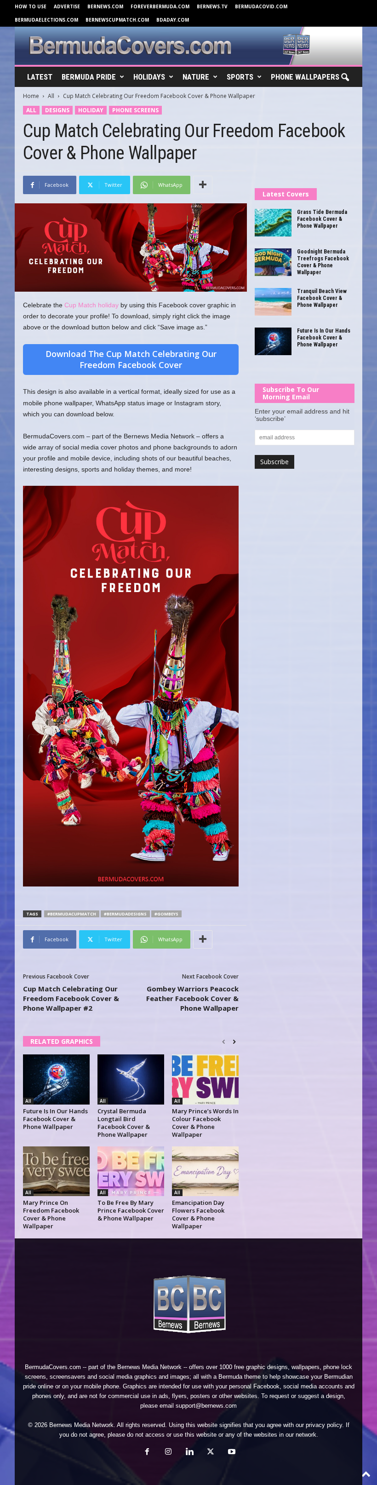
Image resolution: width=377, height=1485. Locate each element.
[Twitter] (210, 1452)
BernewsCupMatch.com (117, 20)
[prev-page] (223, 1042)
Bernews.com (105, 6)
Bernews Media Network (149, 1367)
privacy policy (324, 1425)
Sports (240, 76)
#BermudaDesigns (125, 914)
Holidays (149, 76)
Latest (39, 76)
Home (31, 96)
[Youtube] (230, 1452)
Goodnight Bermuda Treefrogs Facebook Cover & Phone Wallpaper (323, 262)
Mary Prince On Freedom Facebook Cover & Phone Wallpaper (51, 1214)
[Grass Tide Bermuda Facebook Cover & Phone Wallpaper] (273, 222)
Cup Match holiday (91, 305)
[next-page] (234, 1042)
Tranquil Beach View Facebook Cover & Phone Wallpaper (322, 298)
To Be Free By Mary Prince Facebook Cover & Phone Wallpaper (130, 1210)
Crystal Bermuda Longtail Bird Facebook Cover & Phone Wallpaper (123, 1123)
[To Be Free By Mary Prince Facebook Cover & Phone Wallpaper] (130, 1171)
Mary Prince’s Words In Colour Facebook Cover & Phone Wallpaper (205, 1123)
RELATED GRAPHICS (61, 1041)
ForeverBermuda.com (160, 6)
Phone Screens (135, 110)
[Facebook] (147, 1452)
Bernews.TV (212, 6)
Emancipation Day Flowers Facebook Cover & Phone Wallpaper (198, 1214)
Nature (196, 76)
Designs (57, 110)
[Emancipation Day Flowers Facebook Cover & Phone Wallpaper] (205, 1171)
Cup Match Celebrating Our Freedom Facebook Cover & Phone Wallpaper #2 (71, 998)
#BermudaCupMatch (71, 914)
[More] (202, 185)
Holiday (90, 110)
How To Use (30, 6)
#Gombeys (166, 914)
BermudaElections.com (46, 20)
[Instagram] (168, 1452)
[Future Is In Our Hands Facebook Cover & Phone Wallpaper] (56, 1079)
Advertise (67, 6)
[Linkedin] (189, 1452)
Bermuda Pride (89, 76)
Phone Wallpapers (305, 76)
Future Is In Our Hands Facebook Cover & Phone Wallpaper (55, 1119)
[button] (345, 78)
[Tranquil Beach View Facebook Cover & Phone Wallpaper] (273, 302)
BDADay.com (172, 20)
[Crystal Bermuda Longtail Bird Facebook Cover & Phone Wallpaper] (130, 1079)
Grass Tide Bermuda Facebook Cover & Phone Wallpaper (322, 219)
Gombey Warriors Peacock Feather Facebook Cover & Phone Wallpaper (192, 998)
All (51, 96)
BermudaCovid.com (261, 6)
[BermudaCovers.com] (188, 46)
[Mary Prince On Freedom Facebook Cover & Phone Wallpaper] (56, 1171)
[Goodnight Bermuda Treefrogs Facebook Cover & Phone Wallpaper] (273, 262)
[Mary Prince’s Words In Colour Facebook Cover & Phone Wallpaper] (205, 1079)
